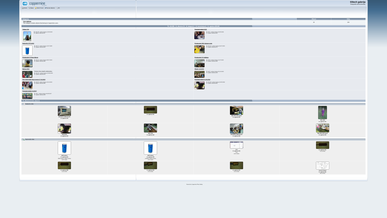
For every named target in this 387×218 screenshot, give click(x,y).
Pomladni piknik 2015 (201, 29)
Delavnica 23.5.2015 (28, 43)
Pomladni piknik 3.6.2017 (29, 91)
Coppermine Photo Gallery (197, 184)
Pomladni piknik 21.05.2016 (202, 79)
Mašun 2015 (25, 69)
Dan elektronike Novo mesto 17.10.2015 (33, 79)
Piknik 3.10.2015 (199, 69)
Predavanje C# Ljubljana (202, 57)
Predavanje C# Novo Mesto (30, 57)
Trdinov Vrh (25, 29)
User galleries (27, 21)
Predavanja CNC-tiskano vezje (203, 43)
